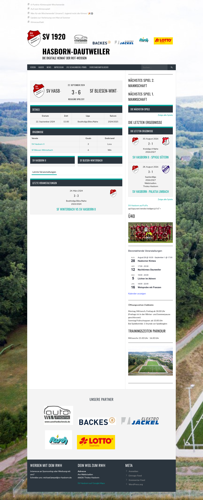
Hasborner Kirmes (147, 260)
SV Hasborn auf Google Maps (91, 483)
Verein (33, 67)
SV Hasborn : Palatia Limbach (150, 191)
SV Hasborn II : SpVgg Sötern (151, 157)
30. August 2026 (150, 138)
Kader (41, 67)
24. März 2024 (76, 190)
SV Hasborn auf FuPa (138, 205)
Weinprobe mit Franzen (149, 287)
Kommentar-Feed (137, 480)
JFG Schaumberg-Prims (76, 67)
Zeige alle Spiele (165, 115)
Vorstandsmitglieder (98, 67)
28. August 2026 (150, 166)
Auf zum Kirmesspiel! (40, 9)
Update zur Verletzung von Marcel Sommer (50, 17)
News (49, 67)
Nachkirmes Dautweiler (149, 269)
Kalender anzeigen (137, 293)
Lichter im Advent (147, 278)
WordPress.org (136, 484)
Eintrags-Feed (135, 475)
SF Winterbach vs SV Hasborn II (76, 209)
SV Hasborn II (38, 144)
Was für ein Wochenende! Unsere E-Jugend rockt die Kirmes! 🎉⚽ (62, 13)
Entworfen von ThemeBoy (164, 494)
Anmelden (133, 471)
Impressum (58, 67)
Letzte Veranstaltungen (44, 171)
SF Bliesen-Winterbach (42, 150)
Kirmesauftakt (37, 22)
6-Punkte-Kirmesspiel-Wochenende (47, 4)
